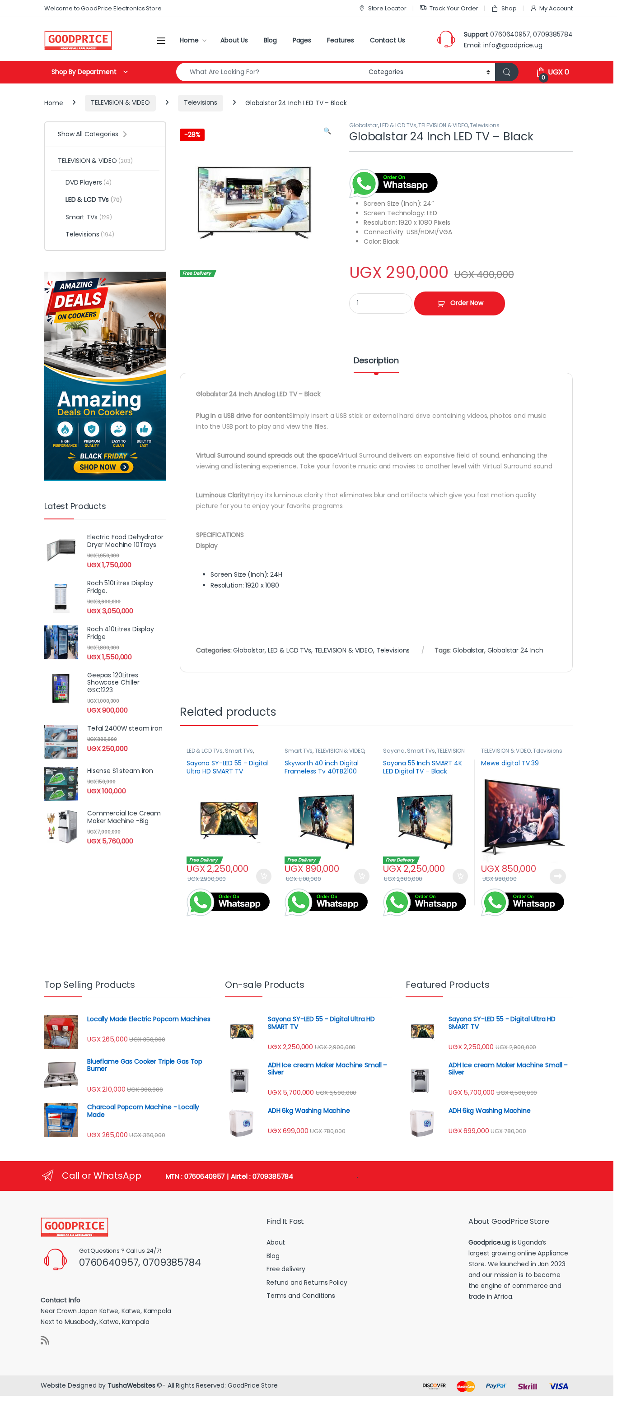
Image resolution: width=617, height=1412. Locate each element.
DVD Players (88, 182)
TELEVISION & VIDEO (120, 102)
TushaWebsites (131, 1385)
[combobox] (270, 72)
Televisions (200, 102)
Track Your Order (454, 8)
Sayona (394, 751)
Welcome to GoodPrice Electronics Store (103, 8)
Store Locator (387, 8)
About (275, 1242)
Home (189, 40)
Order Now (466, 302)
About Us (234, 40)
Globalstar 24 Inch (515, 650)
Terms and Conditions (300, 1295)
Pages (302, 40)
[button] (327, 131)
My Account (556, 8)
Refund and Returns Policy (306, 1282)
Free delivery (285, 1268)
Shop (508, 8)
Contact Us (387, 40)
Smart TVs (239, 751)
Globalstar (363, 125)
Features (340, 40)
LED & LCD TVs (398, 125)
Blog (270, 40)
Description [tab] (376, 361)
